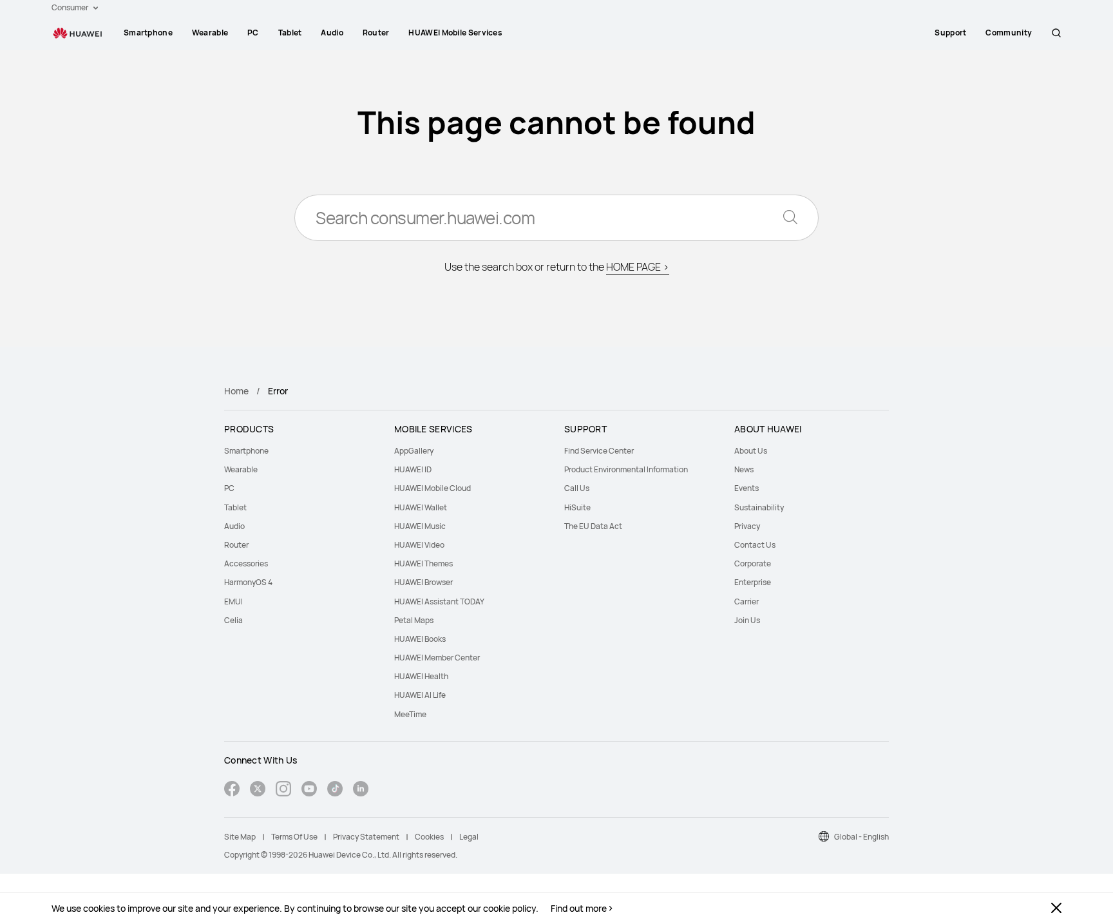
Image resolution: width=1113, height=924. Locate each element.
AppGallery (413, 450)
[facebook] (232, 790)
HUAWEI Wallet (420, 507)
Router (376, 32)
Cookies (429, 836)
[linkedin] (360, 790)
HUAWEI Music (420, 526)
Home (236, 391)
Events (746, 488)
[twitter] (257, 790)
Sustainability (759, 507)
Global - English (861, 836)
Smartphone (148, 32)
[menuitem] (148, 33)
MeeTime (410, 714)
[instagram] (283, 790)
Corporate (752, 563)
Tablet (290, 32)
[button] (1056, 32)
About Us (750, 450)
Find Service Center (599, 450)
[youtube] (309, 790)
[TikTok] (335, 790)
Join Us (747, 620)
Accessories (246, 563)
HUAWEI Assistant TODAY (439, 601)
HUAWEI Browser (423, 582)
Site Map (240, 836)
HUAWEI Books (420, 638)
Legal (469, 836)
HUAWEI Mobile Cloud (432, 488)
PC (253, 32)
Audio (332, 32)
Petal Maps (413, 620)
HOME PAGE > (637, 267)
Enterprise (752, 582)
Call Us (576, 488)
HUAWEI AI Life (420, 694)
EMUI (233, 601)
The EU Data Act (593, 526)
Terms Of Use (294, 836)
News (744, 469)
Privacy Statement (366, 836)
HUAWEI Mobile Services (455, 32)
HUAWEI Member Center (437, 657)
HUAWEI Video (419, 544)
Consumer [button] (71, 7)
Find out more (579, 908)
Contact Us (754, 544)
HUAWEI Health (421, 676)
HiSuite (577, 507)
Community (1008, 32)
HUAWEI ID (413, 469)
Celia (233, 620)
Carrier (746, 601)
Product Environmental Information (626, 469)
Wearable (210, 32)
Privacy (747, 526)
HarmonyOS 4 (248, 582)
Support (950, 32)
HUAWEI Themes (423, 563)
